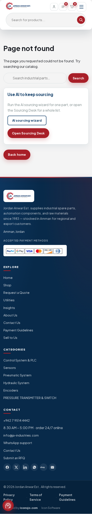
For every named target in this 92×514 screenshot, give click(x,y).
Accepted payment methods (25, 240)
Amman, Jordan (14, 231)
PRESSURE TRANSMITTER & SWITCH (29, 398)
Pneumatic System (17, 375)
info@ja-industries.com (21, 435)
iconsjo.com (29, 508)
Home (8, 278)
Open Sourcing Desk (28, 133)
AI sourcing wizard (27, 120)
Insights (9, 308)
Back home (17, 154)
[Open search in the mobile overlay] (46, 20)
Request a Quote (16, 292)
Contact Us (11, 323)
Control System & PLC (19, 360)
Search (78, 78)
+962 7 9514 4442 (16, 420)
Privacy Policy (9, 497)
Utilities (9, 300)
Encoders (10, 390)
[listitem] (7, 467)
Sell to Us (10, 337)
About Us (10, 315)
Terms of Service (36, 497)
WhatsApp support (17, 443)
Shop (7, 285)
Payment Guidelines (18, 330)
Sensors (9, 368)
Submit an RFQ (14, 458)
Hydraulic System (16, 383)
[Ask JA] (8, 505)
